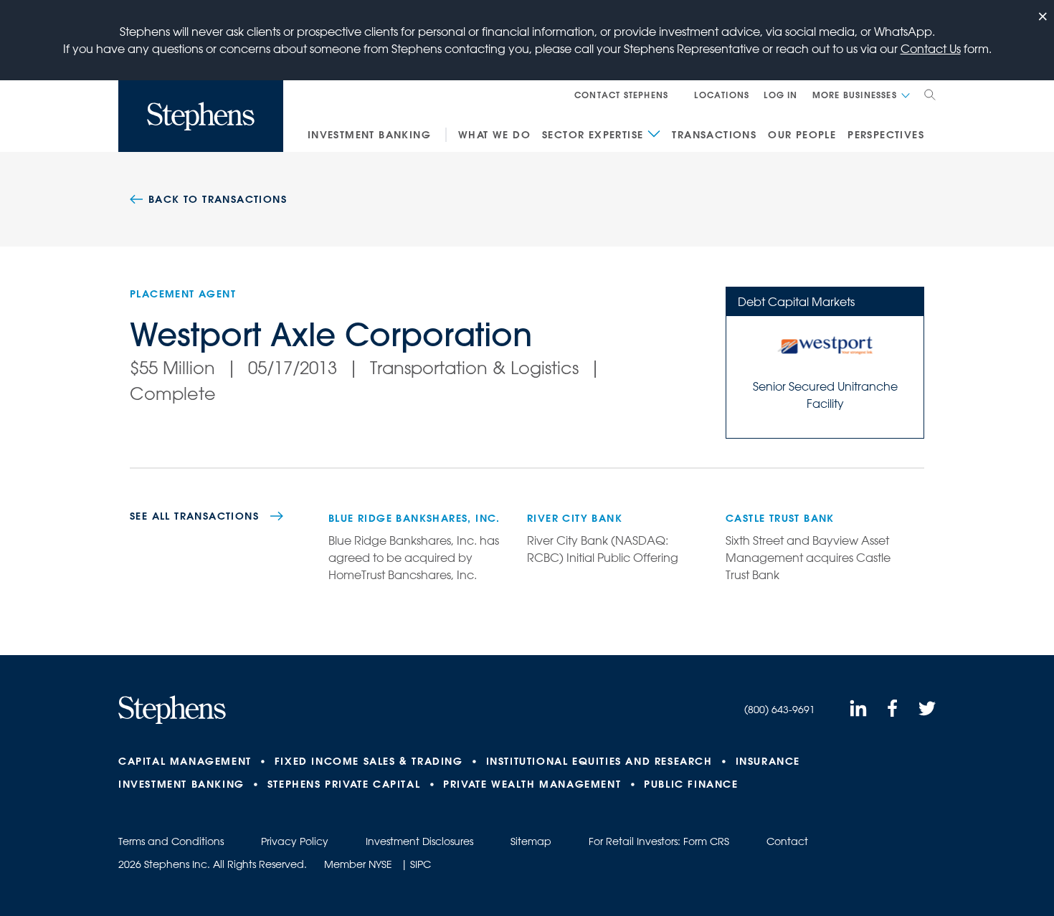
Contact (787, 841)
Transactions (714, 134)
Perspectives (886, 134)
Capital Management (185, 761)
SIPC (420, 864)
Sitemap (531, 841)
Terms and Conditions (171, 841)
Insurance (768, 761)
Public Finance (691, 784)
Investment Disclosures (419, 841)
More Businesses (854, 94)
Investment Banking (369, 134)
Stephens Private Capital (343, 784)
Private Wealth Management (532, 784)
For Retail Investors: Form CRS (659, 841)
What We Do (494, 134)
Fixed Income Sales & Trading (369, 761)
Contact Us (931, 49)
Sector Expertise (592, 134)
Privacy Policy (294, 841)
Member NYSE (358, 864)
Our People (802, 134)
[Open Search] (930, 94)
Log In (780, 94)
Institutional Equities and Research (599, 761)
